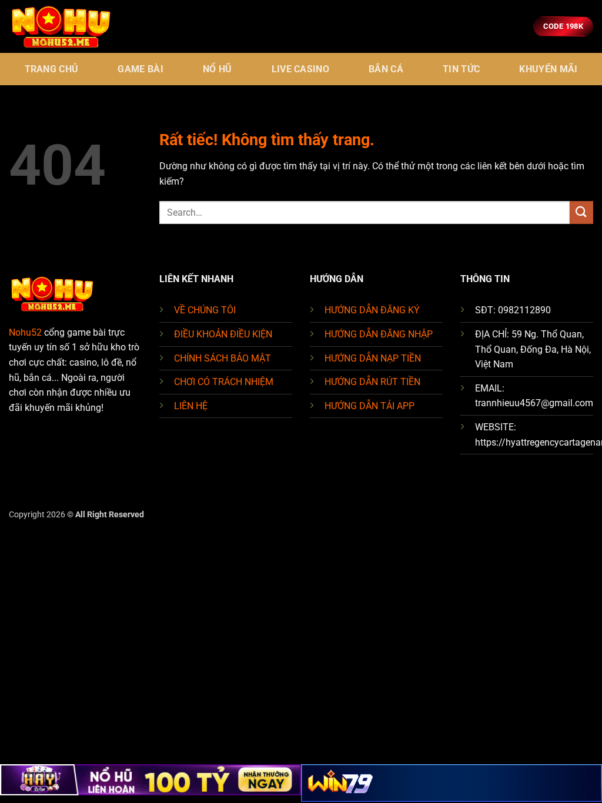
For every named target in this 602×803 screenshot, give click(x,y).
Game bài (140, 69)
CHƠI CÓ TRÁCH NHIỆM (223, 381)
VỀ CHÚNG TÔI (205, 310)
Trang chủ (52, 69)
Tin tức (461, 69)
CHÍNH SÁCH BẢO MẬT (222, 358)
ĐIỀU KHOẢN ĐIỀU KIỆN (223, 334)
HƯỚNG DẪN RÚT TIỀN (372, 381)
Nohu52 (25, 332)
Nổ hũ (217, 69)
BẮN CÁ (386, 69)
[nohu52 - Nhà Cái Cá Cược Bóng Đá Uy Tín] (67, 26)
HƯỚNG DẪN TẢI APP (369, 405)
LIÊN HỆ (191, 405)
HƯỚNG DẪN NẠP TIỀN (373, 358)
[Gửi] (581, 212)
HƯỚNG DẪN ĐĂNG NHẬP (379, 334)
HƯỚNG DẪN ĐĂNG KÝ (372, 310)
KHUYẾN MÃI (548, 69)
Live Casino (301, 69)
